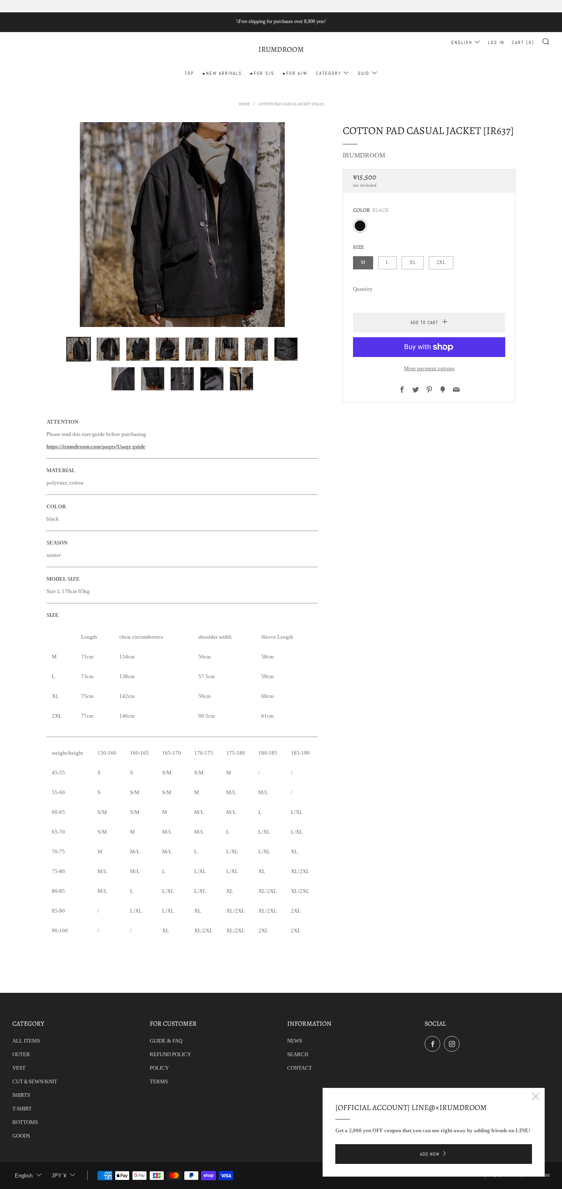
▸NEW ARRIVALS (222, 73)
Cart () (523, 42)
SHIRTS (21, 1095)
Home (244, 104)
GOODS (21, 1136)
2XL (441, 262)
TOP (189, 73)
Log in (496, 42)
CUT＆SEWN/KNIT (34, 1081)
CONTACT (299, 1068)
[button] (78, 349)
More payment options (429, 368)
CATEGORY (328, 73)
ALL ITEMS (26, 1041)
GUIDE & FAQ (166, 1041)
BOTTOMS (25, 1122)
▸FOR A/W (295, 73)
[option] (182, 224)
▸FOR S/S (262, 73)
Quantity (363, 289)
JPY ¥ (58, 1176)
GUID (363, 73)
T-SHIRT (22, 1109)
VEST (19, 1068)
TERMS (159, 1081)
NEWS (294, 1041)
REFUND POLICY (170, 1054)
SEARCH (297, 1054)
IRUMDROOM (281, 49)
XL (412, 262)
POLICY (159, 1068)
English (461, 42)
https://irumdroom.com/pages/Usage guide (95, 446)
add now (429, 1154)
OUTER (21, 1054)
